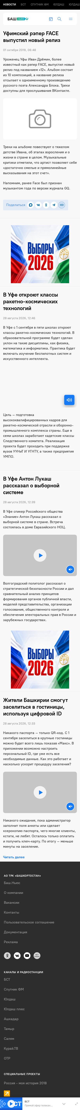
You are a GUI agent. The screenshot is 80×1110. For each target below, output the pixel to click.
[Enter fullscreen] (76, 1103)
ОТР (7, 1058)
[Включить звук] (69, 400)
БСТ (23, 4)
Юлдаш (58, 4)
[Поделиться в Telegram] (53, 205)
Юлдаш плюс (14, 1009)
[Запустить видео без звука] (70, 569)
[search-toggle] (59, 19)
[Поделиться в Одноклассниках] (46, 205)
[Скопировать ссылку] (61, 205)
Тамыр (9, 1029)
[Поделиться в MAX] (30, 205)
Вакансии (11, 902)
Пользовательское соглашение (29, 922)
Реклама (11, 942)
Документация (15, 932)
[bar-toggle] (70, 19)
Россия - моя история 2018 (25, 1083)
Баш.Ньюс (12, 883)
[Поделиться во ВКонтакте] (38, 205)
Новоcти (9, 4)
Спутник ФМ (40, 4)
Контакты (11, 912)
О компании (13, 893)
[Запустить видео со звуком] (40, 555)
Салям (9, 1039)
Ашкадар (11, 1019)
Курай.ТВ (11, 1048)
